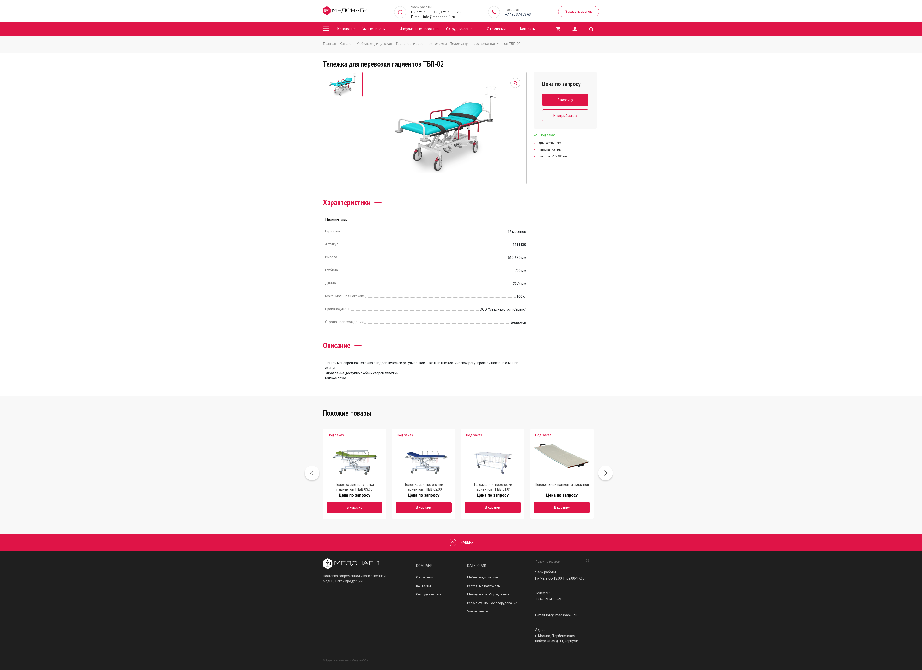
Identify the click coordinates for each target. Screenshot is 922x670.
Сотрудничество (459, 29)
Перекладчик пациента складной (562, 484)
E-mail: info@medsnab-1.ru (433, 17)
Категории (476, 566)
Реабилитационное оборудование (492, 603)
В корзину (354, 507)
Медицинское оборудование (488, 594)
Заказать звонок (578, 11)
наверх (467, 542)
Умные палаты (373, 29)
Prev (312, 474)
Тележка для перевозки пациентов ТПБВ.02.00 (423, 487)
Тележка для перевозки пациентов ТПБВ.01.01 (492, 487)
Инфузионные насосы (417, 29)
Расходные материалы (484, 586)
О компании (496, 29)
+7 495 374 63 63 (518, 14)
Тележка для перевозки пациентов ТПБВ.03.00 (354, 487)
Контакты (527, 29)
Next (605, 474)
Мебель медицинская (482, 577)
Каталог (343, 29)
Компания (425, 566)
